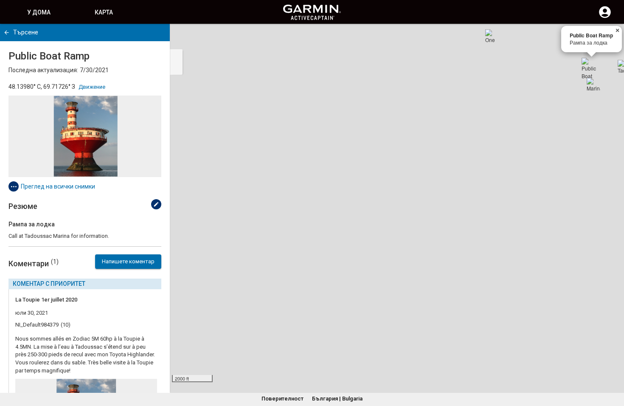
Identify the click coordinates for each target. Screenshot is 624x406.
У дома (39, 12)
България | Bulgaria (337, 398)
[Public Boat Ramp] (592, 68)
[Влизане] (605, 17)
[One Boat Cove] (492, 36)
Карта (104, 12)
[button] (613, 367)
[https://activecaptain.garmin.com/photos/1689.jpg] (84, 136)
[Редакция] (156, 204)
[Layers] (609, 38)
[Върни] (6, 32)
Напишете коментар (128, 261)
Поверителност (282, 398)
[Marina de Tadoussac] (593, 84)
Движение (92, 87)
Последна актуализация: (43, 70)
